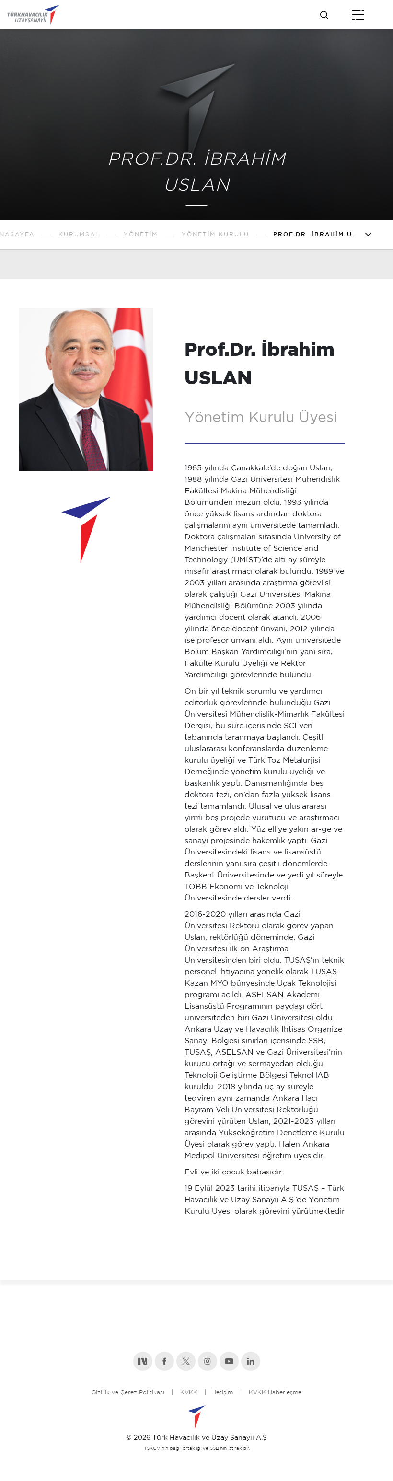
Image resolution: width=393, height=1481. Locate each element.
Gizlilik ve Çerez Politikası (128, 1392)
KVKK (188, 1392)
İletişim (223, 1392)
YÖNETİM (141, 234)
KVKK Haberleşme (275, 1392)
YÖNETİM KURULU (215, 234)
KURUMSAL (79, 234)
